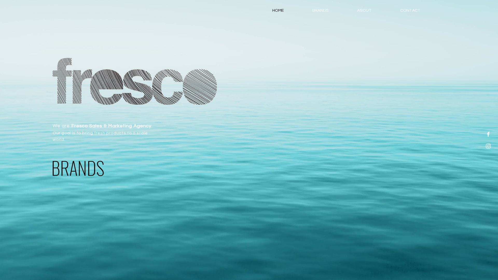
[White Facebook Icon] (488, 134)
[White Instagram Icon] (488, 146)
